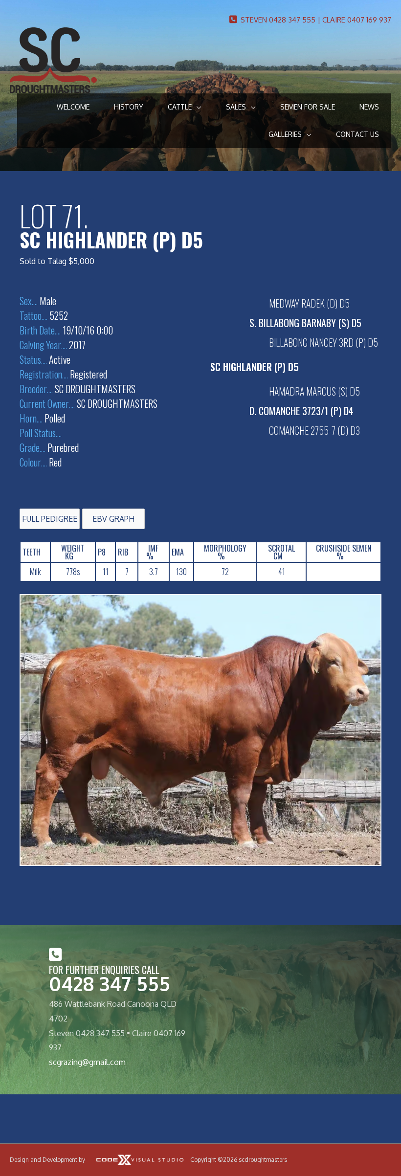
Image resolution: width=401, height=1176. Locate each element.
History (128, 107)
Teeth (31, 552)
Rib (123, 552)
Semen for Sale (307, 107)
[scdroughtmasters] (53, 60)
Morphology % (225, 552)
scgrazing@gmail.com (87, 1062)
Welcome (73, 107)
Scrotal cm (281, 552)
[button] (50, 519)
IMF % (152, 552)
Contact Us (357, 134)
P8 (102, 552)
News (369, 107)
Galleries (285, 134)
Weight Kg (73, 552)
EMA (178, 552)
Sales (236, 107)
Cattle (180, 107)
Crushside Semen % (344, 552)
